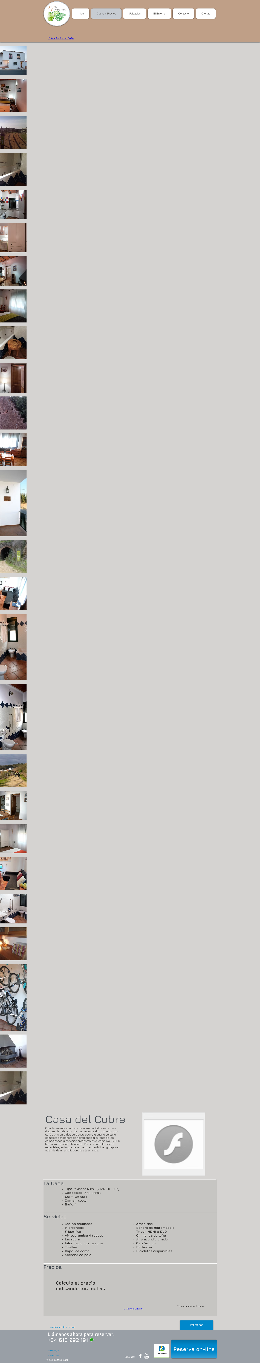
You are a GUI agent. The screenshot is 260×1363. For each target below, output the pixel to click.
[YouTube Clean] (146, 1356)
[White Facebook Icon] (140, 1356)
